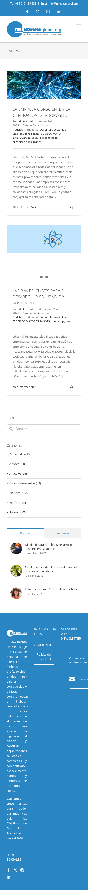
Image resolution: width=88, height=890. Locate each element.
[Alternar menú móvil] (78, 24)
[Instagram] (22, 870)
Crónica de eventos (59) (25, 483)
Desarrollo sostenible (53, 129)
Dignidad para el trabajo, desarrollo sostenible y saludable (48, 547)
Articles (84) (17, 464)
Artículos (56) (18, 473)
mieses (32, 138)
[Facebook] (8, 870)
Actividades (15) (19, 454)
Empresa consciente (25, 134)
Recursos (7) (17, 512)
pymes (37, 142)
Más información (23, 207)
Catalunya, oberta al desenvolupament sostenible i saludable (51, 569)
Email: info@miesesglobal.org (59, 3)
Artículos (43, 125)
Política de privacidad (44, 656)
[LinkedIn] (8, 877)
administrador (26, 121)
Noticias (18, 129)
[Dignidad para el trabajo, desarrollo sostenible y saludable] (16, 545)
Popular (25, 533)
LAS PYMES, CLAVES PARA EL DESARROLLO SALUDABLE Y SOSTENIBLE (39, 297)
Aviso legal (44, 645)
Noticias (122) (18, 493)
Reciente (62, 533)
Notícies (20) (17, 503)
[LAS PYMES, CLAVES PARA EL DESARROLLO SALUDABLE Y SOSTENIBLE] (44, 239)
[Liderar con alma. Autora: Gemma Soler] (16, 590)
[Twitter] (15, 870)
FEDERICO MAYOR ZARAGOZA (31, 321)
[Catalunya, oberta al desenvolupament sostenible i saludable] (16, 567)
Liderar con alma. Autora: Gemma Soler (51, 589)
